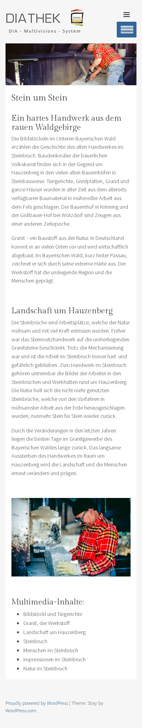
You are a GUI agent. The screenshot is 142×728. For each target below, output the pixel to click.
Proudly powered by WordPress (37, 703)
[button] (71, 64)
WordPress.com (21, 710)
